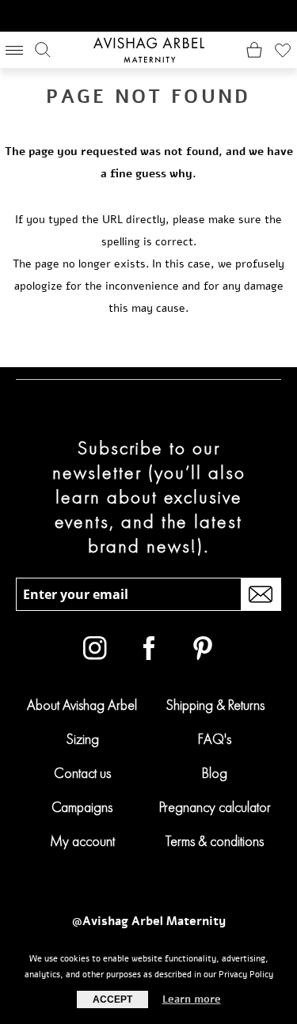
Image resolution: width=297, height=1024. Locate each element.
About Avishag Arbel (82, 705)
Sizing (82, 739)
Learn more (191, 999)
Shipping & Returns (215, 705)
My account (82, 841)
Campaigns (81, 807)
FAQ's (214, 739)
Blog (214, 773)
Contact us (82, 773)
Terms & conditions (215, 841)
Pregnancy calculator (215, 807)
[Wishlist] (282, 50)
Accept (112, 999)
